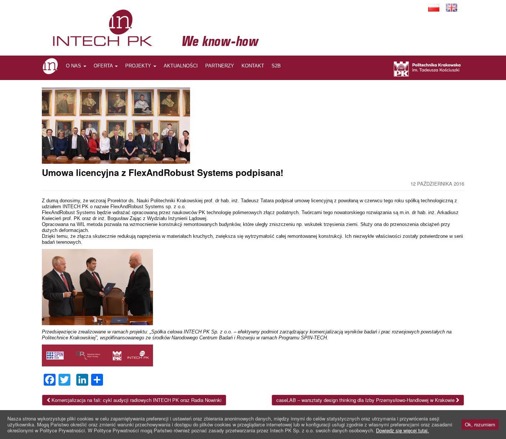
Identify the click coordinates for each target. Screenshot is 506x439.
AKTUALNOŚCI (181, 66)
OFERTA (104, 66)
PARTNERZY (219, 66)
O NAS (74, 66)
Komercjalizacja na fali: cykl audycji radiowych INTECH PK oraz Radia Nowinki (136, 399)
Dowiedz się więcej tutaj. (402, 430)
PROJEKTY (139, 66)
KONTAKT (253, 66)
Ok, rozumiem (480, 424)
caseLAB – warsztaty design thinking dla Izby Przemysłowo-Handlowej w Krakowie (366, 399)
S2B (276, 66)
